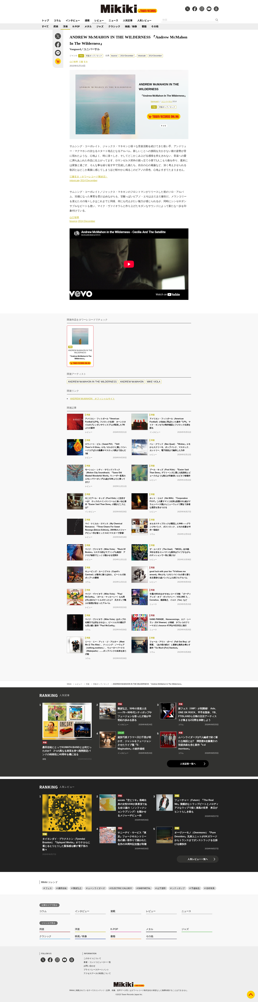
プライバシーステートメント (96, 970)
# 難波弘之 (76, 888)
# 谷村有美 (209, 888)
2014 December (126, 56)
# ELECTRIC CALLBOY (121, 888)
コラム (57, 20)
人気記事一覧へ (188, 763)
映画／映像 (131, 26)
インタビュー (73, 20)
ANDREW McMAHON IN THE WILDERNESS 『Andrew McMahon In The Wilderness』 (148, 684)
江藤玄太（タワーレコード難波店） (89, 176)
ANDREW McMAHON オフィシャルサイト (92, 398)
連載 (87, 20)
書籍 (144, 26)
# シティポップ (177, 888)
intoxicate (142, 56)
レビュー (99, 20)
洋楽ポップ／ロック (94, 56)
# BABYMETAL (144, 888)
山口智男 (74, 62)
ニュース (113, 20)
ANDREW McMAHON (132, 381)
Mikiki (69, 684)
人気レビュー (144, 20)
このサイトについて (92, 958)
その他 (154, 26)
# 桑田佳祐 (61, 888)
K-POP (76, 26)
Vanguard (155, 101)
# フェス (48, 888)
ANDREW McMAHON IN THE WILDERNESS (92, 381)
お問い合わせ (89, 966)
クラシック (114, 26)
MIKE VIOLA (153, 381)
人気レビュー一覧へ (198, 859)
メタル (88, 26)
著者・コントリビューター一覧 (97, 962)
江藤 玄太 (83, 62)
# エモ (163, 126)
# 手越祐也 (194, 888)
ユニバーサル (166, 101)
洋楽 (65, 26)
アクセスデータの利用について (97, 973)
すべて (45, 26)
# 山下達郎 (160, 888)
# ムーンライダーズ (95, 888)
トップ (45, 20)
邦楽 (55, 26)
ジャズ (99, 26)
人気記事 (127, 20)
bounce (114, 56)
